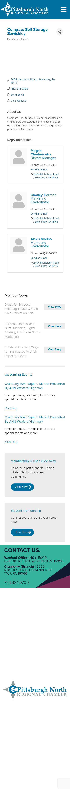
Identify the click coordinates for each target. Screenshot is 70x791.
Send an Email (39, 169)
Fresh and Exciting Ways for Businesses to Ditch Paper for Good (22, 351)
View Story (54, 306)
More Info (11, 408)
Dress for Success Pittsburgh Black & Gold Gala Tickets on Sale (21, 308)
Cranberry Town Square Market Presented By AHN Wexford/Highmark (35, 386)
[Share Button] (59, 32)
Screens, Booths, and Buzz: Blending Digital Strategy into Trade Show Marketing (22, 330)
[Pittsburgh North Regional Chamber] (24, 18)
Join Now (21, 487)
